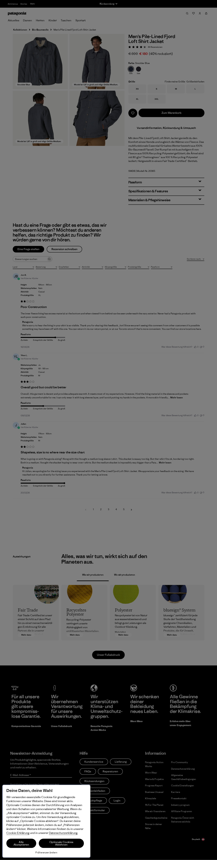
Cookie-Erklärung (17, 833)
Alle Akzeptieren (21, 843)
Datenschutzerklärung (63, 833)
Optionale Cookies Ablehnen (61, 843)
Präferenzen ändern (46, 852)
